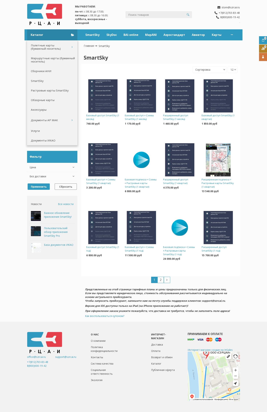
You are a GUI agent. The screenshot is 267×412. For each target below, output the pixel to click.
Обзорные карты (42, 100)
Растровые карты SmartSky (50, 90)
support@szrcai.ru (65, 357)
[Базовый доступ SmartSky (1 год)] (103, 227)
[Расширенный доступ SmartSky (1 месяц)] (179, 96)
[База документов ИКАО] (36, 248)
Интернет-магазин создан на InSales (210, 350)
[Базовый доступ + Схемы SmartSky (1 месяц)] (141, 96)
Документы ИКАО (43, 140)
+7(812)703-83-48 (37, 362)
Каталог (156, 363)
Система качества (102, 363)
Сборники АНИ (41, 71)
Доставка (157, 344)
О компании (98, 340)
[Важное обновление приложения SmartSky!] (36, 216)
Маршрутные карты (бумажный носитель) (53, 60)
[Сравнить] (103, 135)
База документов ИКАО (58, 244)
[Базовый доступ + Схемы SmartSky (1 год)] (141, 227)
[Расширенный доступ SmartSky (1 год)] (218, 227)
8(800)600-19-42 (36, 365)
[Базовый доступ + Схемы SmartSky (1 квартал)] (103, 160)
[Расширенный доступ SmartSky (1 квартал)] (179, 160)
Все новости (66, 204)
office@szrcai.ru (40, 357)
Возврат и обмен (162, 357)
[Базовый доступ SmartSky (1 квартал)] (218, 96)
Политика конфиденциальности (104, 349)
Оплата (155, 351)
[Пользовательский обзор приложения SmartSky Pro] (36, 231)
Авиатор (198, 35)
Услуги (35, 130)
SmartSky (92, 35)
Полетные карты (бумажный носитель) (46, 47)
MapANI (151, 35)
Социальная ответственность (102, 371)
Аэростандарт (174, 35)
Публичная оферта (163, 370)
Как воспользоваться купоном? (104, 316)
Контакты (97, 357)
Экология (96, 380)
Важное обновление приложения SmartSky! (58, 214)
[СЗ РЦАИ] (44, 15)
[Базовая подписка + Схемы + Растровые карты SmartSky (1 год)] (179, 227)
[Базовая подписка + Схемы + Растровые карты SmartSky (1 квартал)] (141, 160)
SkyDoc (111, 35)
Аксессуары (38, 109)
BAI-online (131, 35)
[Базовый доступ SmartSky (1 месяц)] (103, 96)
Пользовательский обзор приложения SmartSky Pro (56, 231)
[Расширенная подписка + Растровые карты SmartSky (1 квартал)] (218, 160)
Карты (216, 35)
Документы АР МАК (44, 120)
